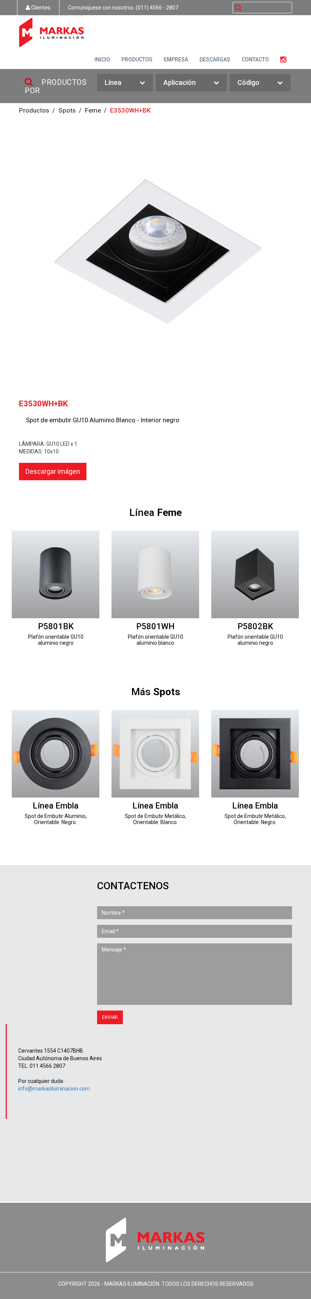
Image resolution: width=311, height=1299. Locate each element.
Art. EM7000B (155, 772)
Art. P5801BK (55, 593)
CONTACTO (255, 59)
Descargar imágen (52, 471)
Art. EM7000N (255, 772)
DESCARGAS (214, 59)
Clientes (40, 8)
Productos (34, 110)
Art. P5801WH (155, 593)
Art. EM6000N (55, 772)
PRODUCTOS (136, 59)
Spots (67, 110)
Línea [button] (113, 82)
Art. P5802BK (255, 593)
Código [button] (248, 82)
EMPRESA (176, 59)
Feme (93, 110)
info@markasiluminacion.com (54, 1089)
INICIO (102, 59)
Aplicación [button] (179, 82)
